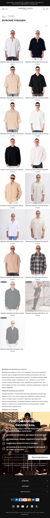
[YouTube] (22, 506)
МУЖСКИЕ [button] (25, 481)
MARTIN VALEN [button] (25, 492)
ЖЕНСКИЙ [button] (25, 486)
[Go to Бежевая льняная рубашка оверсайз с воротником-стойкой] (12, 188)
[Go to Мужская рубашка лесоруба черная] (12, 296)
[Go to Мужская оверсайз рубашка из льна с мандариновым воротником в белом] (12, 224)
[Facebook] (18, 506)
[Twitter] (36, 506)
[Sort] (46, 25)
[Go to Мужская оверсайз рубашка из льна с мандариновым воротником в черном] (12, 332)
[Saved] (44, 9)
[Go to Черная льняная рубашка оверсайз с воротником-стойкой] (12, 152)
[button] (3, 8)
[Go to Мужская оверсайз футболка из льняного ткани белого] (12, 45)
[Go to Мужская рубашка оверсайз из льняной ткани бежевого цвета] (12, 260)
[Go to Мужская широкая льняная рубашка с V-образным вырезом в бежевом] (12, 116)
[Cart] (47, 9)
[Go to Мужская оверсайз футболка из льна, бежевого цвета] (12, 81)
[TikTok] (27, 506)
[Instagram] (13, 506)
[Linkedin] (32, 506)
